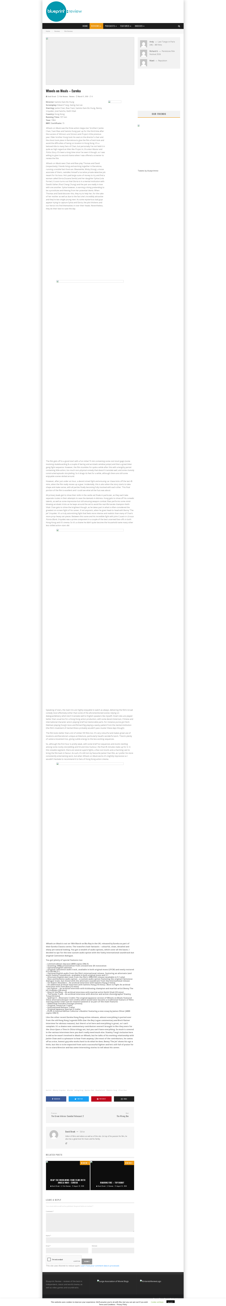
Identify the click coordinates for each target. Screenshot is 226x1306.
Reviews (95, 26)
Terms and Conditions (107, 1304)
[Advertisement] (90, 1067)
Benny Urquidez (60, 1090)
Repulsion (162, 60)
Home (85, 26)
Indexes (139, 26)
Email (48, 1246)
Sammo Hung (112, 1090)
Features (124, 26)
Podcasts (110, 26)
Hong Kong (79, 1090)
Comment (50, 1211)
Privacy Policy (122, 1304)
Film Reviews (63, 96)
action (49, 1090)
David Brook (51, 96)
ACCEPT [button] (170, 1302)
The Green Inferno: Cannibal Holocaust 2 (67, 1115)
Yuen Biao (123, 1090)
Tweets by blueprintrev (148, 170)
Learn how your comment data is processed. (100, 1265)
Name (48, 1236)
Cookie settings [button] (157, 1302)
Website (94, 1246)
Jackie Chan (90, 1090)
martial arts (101, 1090)
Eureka (70, 1090)
